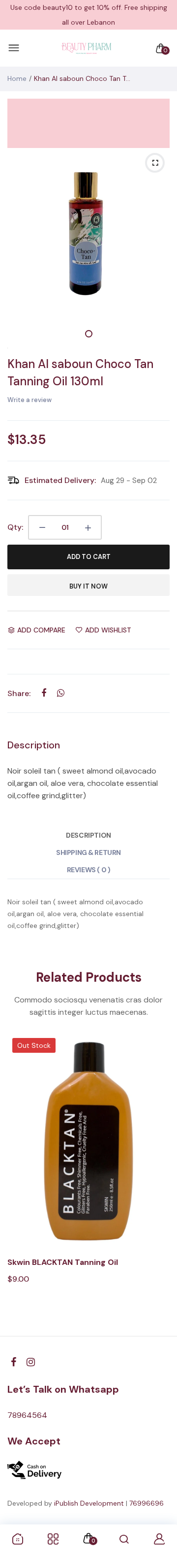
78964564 (27, 1415)
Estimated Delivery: (60, 480)
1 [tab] (88, 333)
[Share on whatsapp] (61, 693)
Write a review (29, 400)
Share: (18, 693)
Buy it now (88, 586)
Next (159, 1180)
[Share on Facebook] (43, 693)
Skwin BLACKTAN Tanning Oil (62, 1262)
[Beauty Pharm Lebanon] (86, 48)
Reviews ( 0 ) (89, 869)
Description (88, 835)
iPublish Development (89, 1503)
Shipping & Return (88, 852)
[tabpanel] (88, 229)
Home (17, 78)
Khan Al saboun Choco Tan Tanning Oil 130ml (80, 372)
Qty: (15, 527)
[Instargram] (31, 1362)
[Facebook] (13, 1362)
